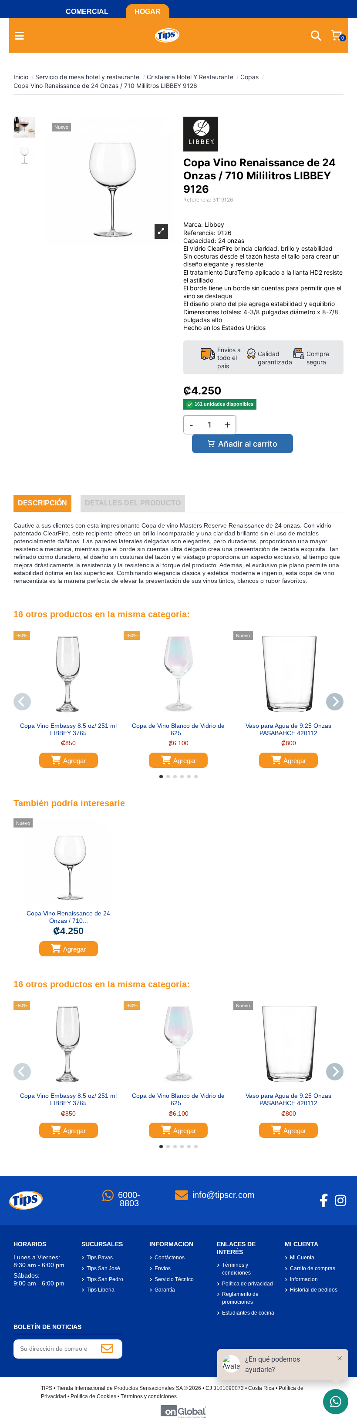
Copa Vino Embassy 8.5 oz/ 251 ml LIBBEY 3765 (68, 729)
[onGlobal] (183, 1411)
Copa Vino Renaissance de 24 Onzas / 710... (68, 917)
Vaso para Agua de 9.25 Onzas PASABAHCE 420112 (288, 729)
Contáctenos (170, 1258)
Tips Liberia (101, 1290)
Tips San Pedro (105, 1279)
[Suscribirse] (107, 1349)
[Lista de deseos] (62, 715)
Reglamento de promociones (240, 1298)
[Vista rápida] (74, 715)
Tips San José (103, 1268)
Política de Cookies (93, 1396)
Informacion (304, 1279)
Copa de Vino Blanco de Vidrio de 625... (178, 729)
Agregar (74, 760)
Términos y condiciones (236, 1269)
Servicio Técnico (174, 1279)
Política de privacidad (247, 1284)
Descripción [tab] (42, 503)
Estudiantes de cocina (248, 1313)
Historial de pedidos (313, 1290)
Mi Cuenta (302, 1258)
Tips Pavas (100, 1258)
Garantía (165, 1290)
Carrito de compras (312, 1268)
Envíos (163, 1268)
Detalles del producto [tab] (133, 503)
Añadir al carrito (247, 443)
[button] (161, 776)
